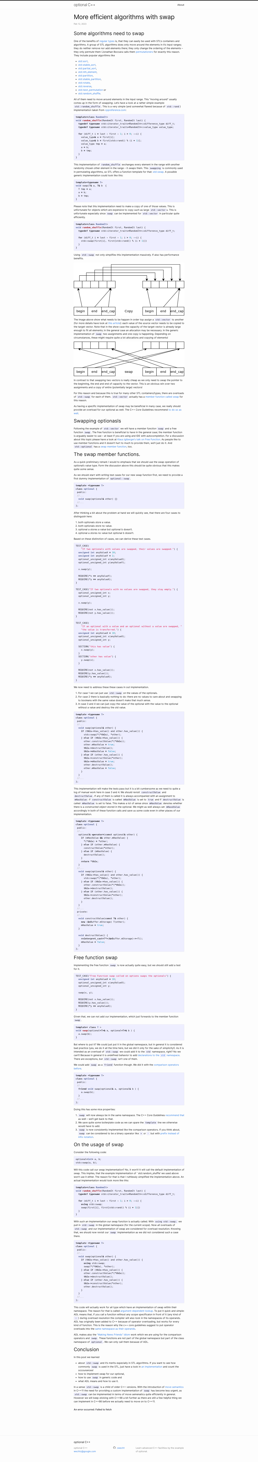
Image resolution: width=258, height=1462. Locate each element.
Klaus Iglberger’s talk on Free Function (138, 439)
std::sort (83, 61)
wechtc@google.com (85, 1451)
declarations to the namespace (158, 1055)
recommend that (175, 1115)
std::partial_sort (87, 68)
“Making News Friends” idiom (113, 1334)
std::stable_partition (89, 79)
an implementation (151, 1366)
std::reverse (84, 86)
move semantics (174, 1386)
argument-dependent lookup (136, 1310)
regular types (106, 41)
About (180, 4)
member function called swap (162, 396)
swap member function (113, 446)
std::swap (158, 171)
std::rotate (84, 82)
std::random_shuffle (89, 93)
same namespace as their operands (115, 1328)
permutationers (144, 51)
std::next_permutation (90, 89)
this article (114, 323)
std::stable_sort (87, 64)
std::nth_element (87, 71)
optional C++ (84, 4)
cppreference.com (115, 110)
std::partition (85, 75)
